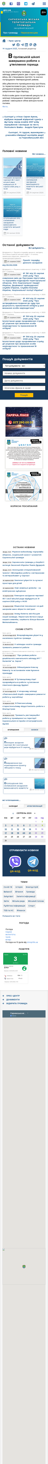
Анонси (34, 730)
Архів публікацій (34, 806)
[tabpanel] (24, 525)
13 (24, 829)
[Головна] (3, 3)
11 (12, 829)
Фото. (5, 107)
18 (12, 833)
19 (18, 833)
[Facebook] (11, 3)
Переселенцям (29, 33)
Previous (10, 543)
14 (30, 829)
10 (6, 829)
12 (18, 829)
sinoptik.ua (32, 942)
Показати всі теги (11, 916)
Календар (13, 806)
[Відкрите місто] (24, 525)
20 (24, 833)
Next (37, 543)
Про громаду (10, 33)
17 (6, 833)
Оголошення (13, 730)
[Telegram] (26, 3)
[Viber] (18, 3)
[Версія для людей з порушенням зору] (33, 3)
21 (30, 833)
